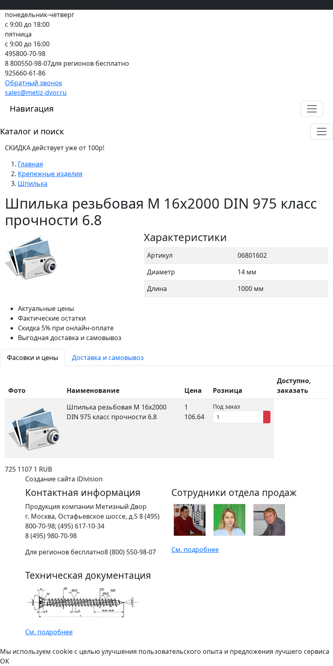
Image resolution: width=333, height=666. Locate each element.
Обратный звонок (33, 82)
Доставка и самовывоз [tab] (108, 357)
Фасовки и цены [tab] (32, 357)
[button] (312, 109)
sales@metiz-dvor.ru (36, 92)
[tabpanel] (166, 415)
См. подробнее (195, 549)
